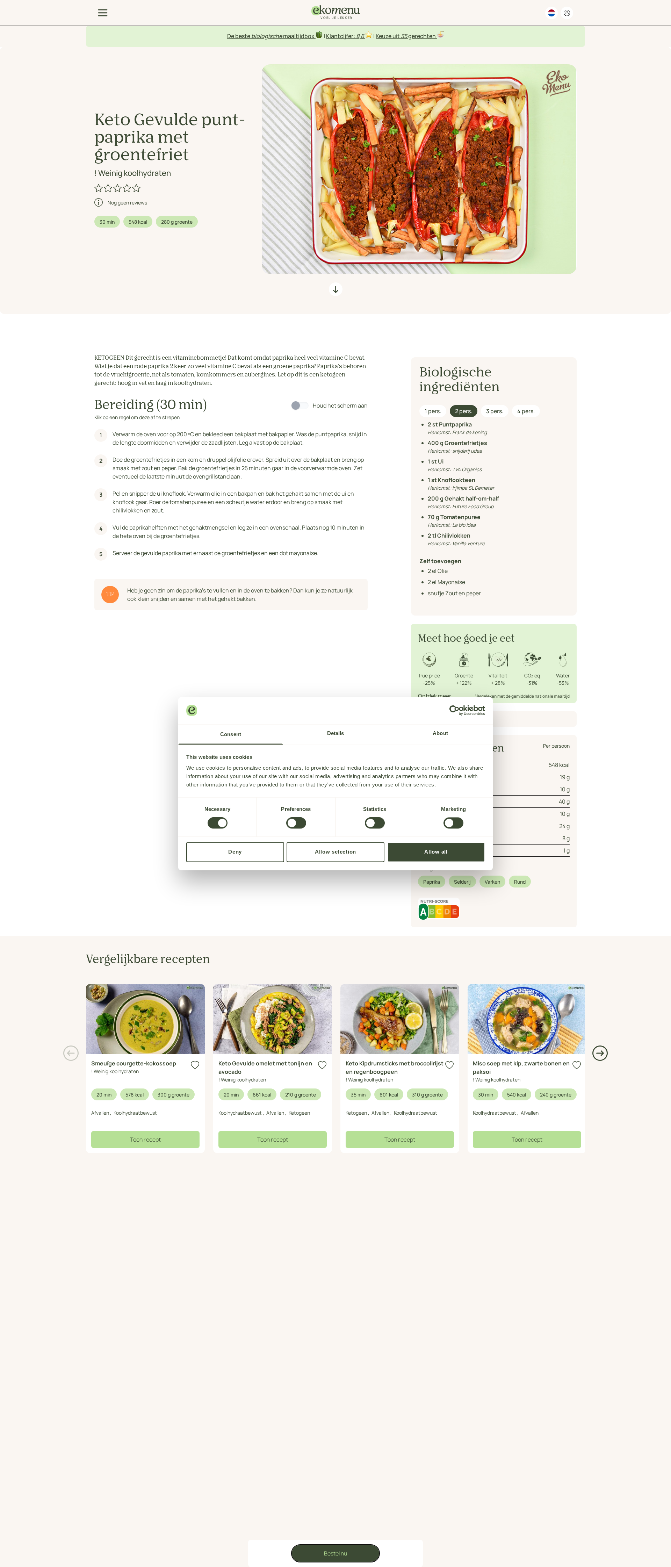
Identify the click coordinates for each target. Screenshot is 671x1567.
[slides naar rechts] (600, 1053)
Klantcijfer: (341, 36)
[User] (567, 13)
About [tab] (440, 733)
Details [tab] (335, 733)
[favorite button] (195, 1065)
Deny (235, 852)
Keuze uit (388, 36)
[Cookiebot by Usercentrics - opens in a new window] (454, 710)
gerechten (422, 36)
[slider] (118, 188)
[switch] (296, 823)
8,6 (360, 36)
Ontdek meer (434, 696)
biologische (266, 36)
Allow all (436, 852)
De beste (239, 36)
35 (404, 36)
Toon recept (145, 1139)
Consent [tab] (230, 734)
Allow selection (335, 852)
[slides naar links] (71, 1053)
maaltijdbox (299, 36)
